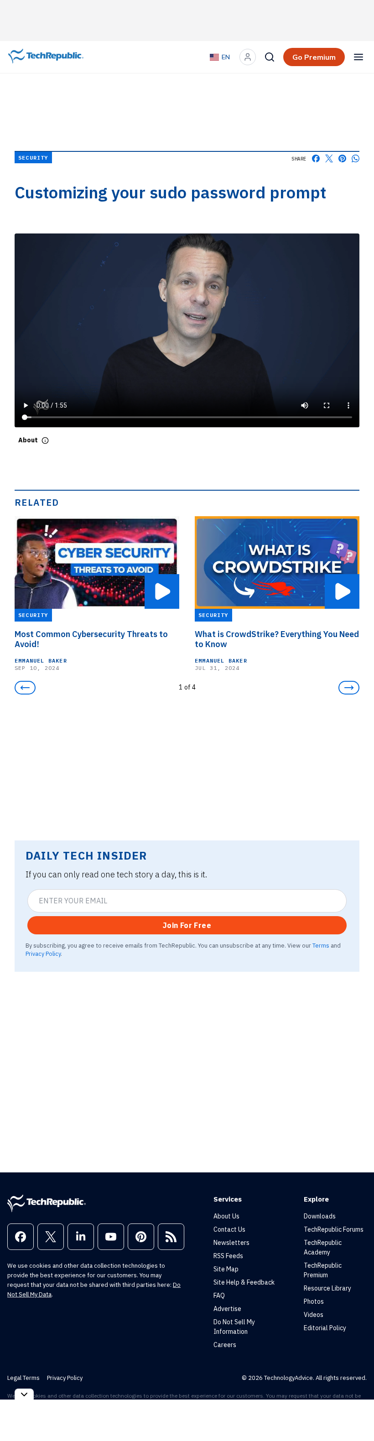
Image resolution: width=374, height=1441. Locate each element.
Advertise (227, 1309)
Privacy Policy (43, 953)
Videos (313, 1315)
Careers (224, 1345)
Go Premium (314, 57)
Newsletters (231, 1243)
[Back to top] (356, 1413)
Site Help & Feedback (244, 1282)
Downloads (320, 1216)
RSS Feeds (228, 1256)
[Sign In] (247, 57)
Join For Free (187, 925)
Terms (320, 945)
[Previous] (25, 688)
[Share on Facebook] (316, 158)
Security (33, 157)
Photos (314, 1301)
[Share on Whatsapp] (355, 158)
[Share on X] (329, 158)
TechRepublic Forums (334, 1229)
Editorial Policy (325, 1328)
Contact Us (229, 1229)
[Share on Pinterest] (342, 158)
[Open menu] (358, 57)
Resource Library (327, 1288)
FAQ (219, 1295)
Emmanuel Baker (41, 660)
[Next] (348, 688)
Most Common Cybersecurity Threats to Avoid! (91, 639)
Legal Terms (23, 1378)
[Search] (269, 57)
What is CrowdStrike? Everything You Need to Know (277, 639)
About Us (226, 1216)
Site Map (226, 1269)
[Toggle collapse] (24, 1394)
